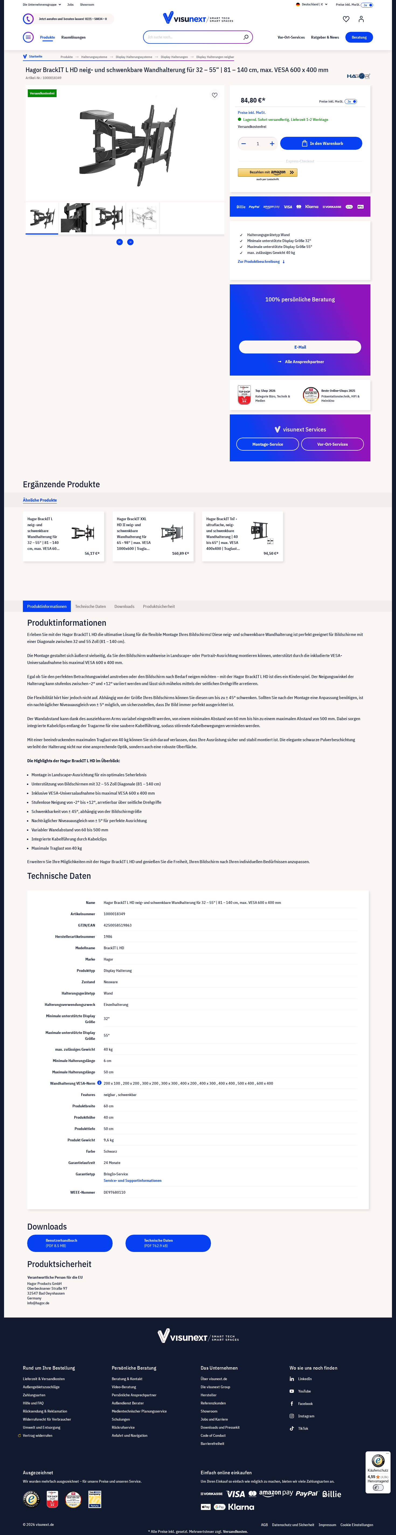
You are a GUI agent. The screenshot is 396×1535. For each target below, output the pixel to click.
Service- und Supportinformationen (133, 1180)
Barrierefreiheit (212, 1443)
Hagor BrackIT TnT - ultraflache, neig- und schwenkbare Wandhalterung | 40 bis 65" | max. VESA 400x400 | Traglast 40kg (222, 534)
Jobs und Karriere (214, 1419)
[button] (267, 174)
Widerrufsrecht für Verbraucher (47, 1419)
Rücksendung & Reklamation (45, 1411)
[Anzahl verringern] (243, 143)
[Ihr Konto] (361, 19)
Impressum (327, 1524)
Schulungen (121, 1419)
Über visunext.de (214, 1378)
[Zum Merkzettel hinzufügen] (214, 94)
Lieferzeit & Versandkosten (44, 1378)
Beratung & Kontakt (127, 1378)
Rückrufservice (123, 1427)
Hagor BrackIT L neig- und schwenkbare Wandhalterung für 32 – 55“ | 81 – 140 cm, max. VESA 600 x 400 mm (44, 534)
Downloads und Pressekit (220, 1427)
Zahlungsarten (34, 1395)
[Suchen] (246, 37)
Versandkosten (235, 1531)
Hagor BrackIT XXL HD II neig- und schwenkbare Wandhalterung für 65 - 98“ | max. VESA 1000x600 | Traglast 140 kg (134, 534)
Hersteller (209, 1395)
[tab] (40, 499)
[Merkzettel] (346, 19)
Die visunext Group (215, 1386)
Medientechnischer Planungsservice (139, 1411)
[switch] (378, 1487)
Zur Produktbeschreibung (259, 261)
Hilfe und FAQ (33, 1403)
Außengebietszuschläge (41, 1386)
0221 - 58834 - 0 (96, 19)
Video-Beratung (124, 1386)
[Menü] (28, 37)
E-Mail (300, 347)
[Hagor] (359, 76)
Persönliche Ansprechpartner (134, 1395)
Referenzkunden (213, 1403)
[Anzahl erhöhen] (272, 143)
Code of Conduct (213, 1435)
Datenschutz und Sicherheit (293, 1524)
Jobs (70, 4)
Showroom (87, 4)
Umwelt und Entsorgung (41, 1427)
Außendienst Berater (128, 1403)
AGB (264, 1524)
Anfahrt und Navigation (129, 1435)
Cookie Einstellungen (357, 1524)
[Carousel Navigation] (125, 242)
